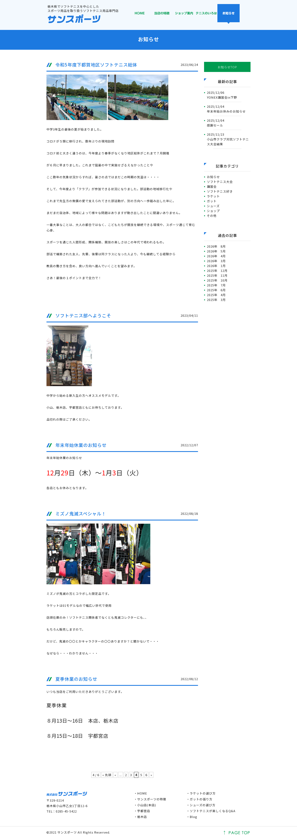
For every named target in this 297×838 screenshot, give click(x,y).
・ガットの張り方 (199, 799)
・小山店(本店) (145, 805)
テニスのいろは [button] (206, 14)
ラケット (213, 196)
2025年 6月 (216, 290)
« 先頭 (106, 775)
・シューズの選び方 (200, 805)
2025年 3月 (216, 300)
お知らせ (213, 177)
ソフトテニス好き (220, 191)
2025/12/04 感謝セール (215, 122)
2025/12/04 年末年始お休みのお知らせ (226, 108)
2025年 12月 (217, 270)
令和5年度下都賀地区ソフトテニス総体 (96, 64)
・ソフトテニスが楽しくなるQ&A (210, 811)
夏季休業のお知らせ (76, 678)
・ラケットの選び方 (201, 793)
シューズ (213, 206)
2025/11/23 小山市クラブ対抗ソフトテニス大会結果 (228, 139)
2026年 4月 (216, 256)
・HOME (140, 793)
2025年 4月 (216, 295)
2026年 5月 (216, 251)
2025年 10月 (217, 280)
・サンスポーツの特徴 (150, 799)
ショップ (213, 211)
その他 (212, 215)
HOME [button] (139, 14)
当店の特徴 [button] (162, 14)
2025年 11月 (217, 275)
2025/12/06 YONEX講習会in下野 (222, 94)
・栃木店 (140, 817)
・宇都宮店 (142, 811)
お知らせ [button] (228, 14)
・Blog (191, 817)
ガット (212, 201)
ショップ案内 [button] (184, 14)
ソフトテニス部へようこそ (83, 315)
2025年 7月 (216, 285)
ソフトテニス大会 (220, 181)
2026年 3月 (216, 261)
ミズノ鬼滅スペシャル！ (80, 513)
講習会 (212, 186)
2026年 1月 (216, 266)
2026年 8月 (216, 246)
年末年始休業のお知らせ (80, 445)
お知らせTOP (227, 67)
